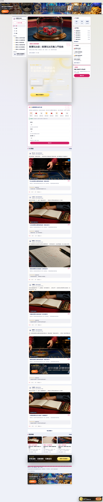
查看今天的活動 (64, 458)
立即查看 (98, 498)
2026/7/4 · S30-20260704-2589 (37, 388)
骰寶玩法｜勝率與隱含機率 (19, 49)
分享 (36, 235)
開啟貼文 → (40, 235)
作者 (32, 467)
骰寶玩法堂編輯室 (32, 52)
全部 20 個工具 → (77, 62)
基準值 (31, 122)
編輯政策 (35, 467)
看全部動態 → (50, 430)
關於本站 (29, 467)
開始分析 (82, 75)
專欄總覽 (70, 434)
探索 (15, 28)
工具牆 (41, 467)
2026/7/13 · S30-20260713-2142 (37, 154)
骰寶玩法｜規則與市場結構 (19, 37)
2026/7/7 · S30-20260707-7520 (37, 331)
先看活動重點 (59, 94)
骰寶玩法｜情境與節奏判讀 (19, 44)
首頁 (15, 25)
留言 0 (33, 324)
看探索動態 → (76, 41)
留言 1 (33, 235)
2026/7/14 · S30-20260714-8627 (37, 198)
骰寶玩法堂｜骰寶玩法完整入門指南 (46, 46)
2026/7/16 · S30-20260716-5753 (37, 285)
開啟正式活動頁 (40, 94)
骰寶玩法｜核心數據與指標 (19, 40)
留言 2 (32, 382)
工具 (15, 30)
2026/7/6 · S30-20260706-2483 (37, 242)
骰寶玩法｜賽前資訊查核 (19, 42)
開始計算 (49, 142)
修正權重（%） (32, 135)
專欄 (15, 33)
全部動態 (70, 148)
